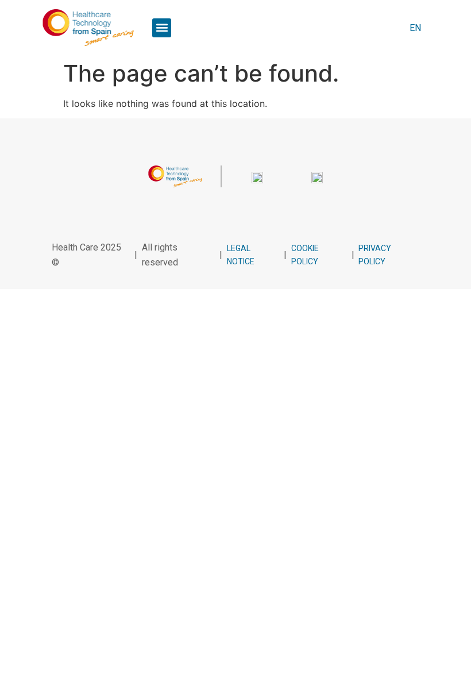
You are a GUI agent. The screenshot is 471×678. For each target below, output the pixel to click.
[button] (161, 27)
